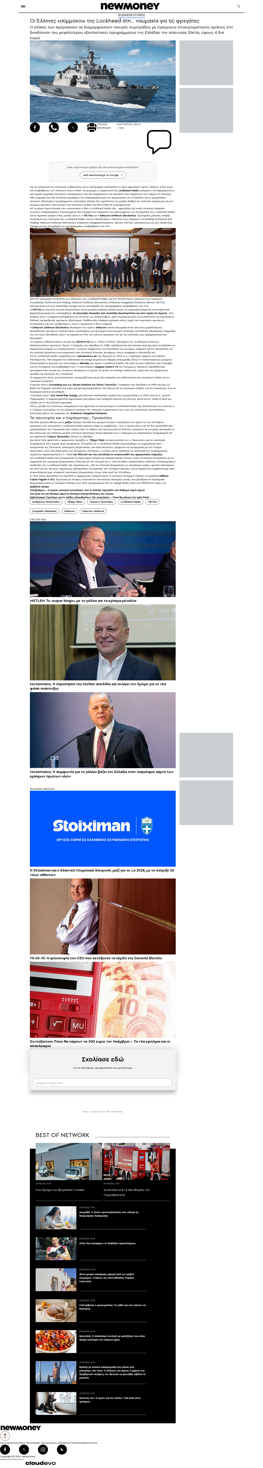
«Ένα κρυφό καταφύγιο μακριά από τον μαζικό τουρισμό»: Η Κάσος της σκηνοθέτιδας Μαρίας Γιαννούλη (106, 1277)
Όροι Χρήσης (8, 1443)
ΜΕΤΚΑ (152, 502)
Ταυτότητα (77, 1443)
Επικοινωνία (90, 1443)
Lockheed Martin (131, 502)
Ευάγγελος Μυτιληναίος (46, 502)
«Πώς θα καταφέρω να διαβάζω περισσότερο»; (107, 1243)
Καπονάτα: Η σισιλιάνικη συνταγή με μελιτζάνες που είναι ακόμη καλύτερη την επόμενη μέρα (112, 1337)
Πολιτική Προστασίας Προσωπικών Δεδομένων (43, 1443)
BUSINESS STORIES (131, 15)
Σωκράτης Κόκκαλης (44, 511)
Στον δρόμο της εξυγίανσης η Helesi (60, 1190)
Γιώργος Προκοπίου (101, 502)
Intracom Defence (93, 511)
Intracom (69, 511)
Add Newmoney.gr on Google (101, 175)
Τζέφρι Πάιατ (74, 502)
